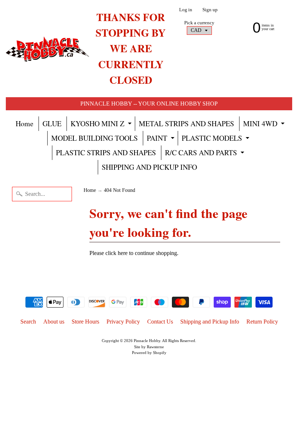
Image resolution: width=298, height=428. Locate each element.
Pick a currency (199, 22)
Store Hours (85, 321)
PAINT (161, 139)
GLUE (52, 123)
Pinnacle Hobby (147, 340)
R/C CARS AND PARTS (205, 154)
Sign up (210, 10)
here (123, 253)
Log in (185, 10)
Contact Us (160, 321)
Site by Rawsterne (149, 347)
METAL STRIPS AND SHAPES (186, 123)
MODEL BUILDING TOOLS (94, 138)
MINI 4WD (264, 125)
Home (24, 123)
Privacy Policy (123, 321)
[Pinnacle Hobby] (47, 49)
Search (28, 321)
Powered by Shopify (149, 352)
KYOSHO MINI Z (102, 125)
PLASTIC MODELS (216, 139)
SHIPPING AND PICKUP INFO (149, 167)
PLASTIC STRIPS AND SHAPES (106, 152)
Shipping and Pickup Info (209, 321)
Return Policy (262, 321)
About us (53, 321)
